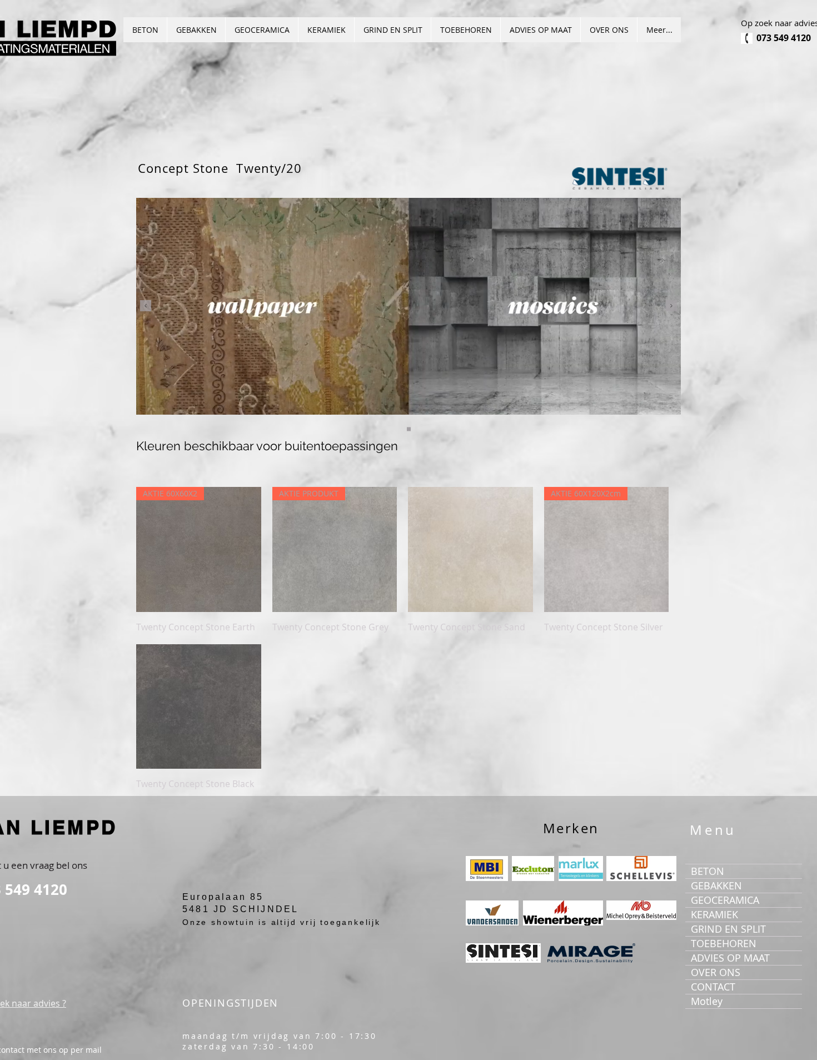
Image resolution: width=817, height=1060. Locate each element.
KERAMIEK (714, 914)
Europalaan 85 (223, 897)
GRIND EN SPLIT (728, 928)
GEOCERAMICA (725, 900)
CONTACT (713, 986)
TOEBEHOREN (723, 943)
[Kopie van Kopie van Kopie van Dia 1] (409, 429)
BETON (707, 871)
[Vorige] (145, 306)
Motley (707, 1001)
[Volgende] (671, 306)
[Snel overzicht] (470, 549)
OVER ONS (715, 972)
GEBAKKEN (716, 885)
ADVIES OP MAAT (730, 957)
